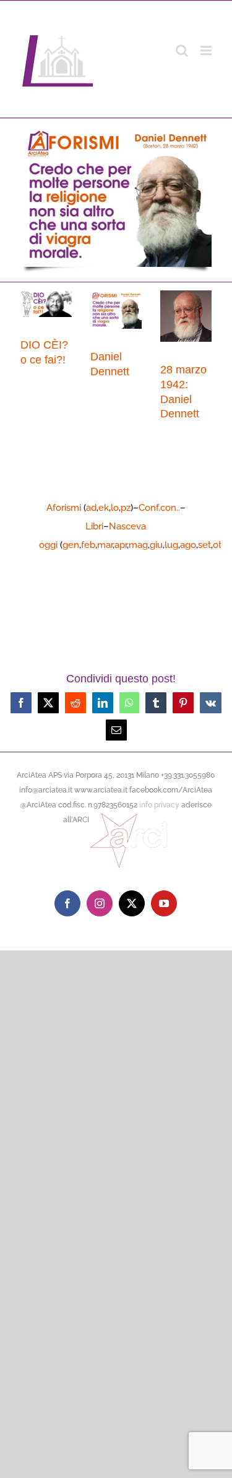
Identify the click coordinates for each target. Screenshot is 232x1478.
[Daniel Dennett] (116, 309)
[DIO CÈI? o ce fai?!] (46, 303)
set (204, 544)
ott (219, 544)
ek (103, 507)
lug (171, 544)
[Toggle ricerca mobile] (182, 50)
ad (91, 507)
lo (115, 507)
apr (120, 544)
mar (105, 544)
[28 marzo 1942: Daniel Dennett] (186, 316)
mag (138, 544)
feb (88, 544)
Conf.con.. (159, 507)
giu (156, 544)
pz (126, 507)
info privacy (159, 805)
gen (70, 544)
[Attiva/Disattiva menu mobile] (206, 50)
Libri (94, 526)
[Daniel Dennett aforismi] (116, 127)
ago (188, 544)
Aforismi (63, 507)
